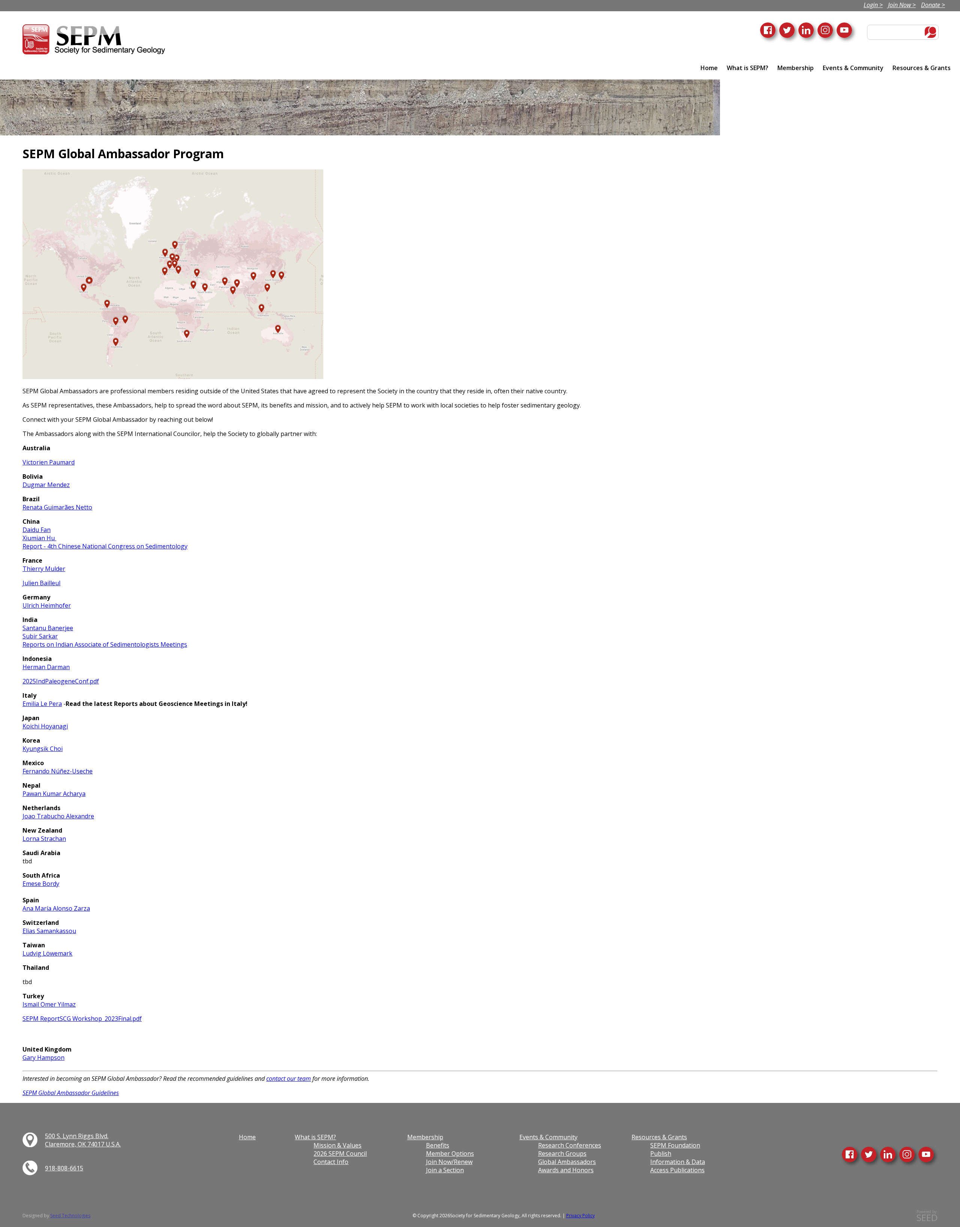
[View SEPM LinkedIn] (888, 1154)
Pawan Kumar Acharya (54, 794)
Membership (795, 68)
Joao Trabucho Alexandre (58, 816)
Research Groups (562, 1153)
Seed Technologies (70, 1215)
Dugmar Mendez (46, 485)
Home (709, 68)
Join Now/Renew (449, 1162)
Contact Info (331, 1162)
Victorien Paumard (48, 462)
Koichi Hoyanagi (45, 726)
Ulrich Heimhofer (46, 605)
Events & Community (853, 68)
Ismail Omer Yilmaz (49, 1004)
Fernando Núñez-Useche (57, 771)
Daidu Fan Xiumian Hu (39, 534)
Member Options (450, 1153)
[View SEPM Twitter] (868, 1154)
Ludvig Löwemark (47, 953)
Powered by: (927, 1216)
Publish (660, 1153)
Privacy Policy (580, 1215)
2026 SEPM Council (340, 1153)
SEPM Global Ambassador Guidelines (70, 1093)
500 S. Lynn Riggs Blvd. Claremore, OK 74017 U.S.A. (83, 1140)
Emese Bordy (40, 883)
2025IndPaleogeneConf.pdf (60, 681)
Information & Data (677, 1162)
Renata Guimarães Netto (57, 507)
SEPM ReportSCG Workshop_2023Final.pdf (82, 1018)
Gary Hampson (43, 1057)
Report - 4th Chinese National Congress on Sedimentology (105, 546)
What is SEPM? (747, 68)
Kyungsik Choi (42, 749)
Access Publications (677, 1170)
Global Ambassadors (567, 1162)
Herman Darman (46, 667)
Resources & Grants (921, 68)
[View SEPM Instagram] (907, 1154)
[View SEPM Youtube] (926, 1154)
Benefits (437, 1145)
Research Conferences (569, 1145)
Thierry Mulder (43, 569)
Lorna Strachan (44, 838)
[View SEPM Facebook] (849, 1154)
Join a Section (445, 1170)
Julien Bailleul (41, 583)
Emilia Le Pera (42, 704)
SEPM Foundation (675, 1145)
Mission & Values (338, 1145)
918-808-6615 (64, 1168)
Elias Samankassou (49, 931)
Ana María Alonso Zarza (56, 908)
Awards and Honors (566, 1170)
